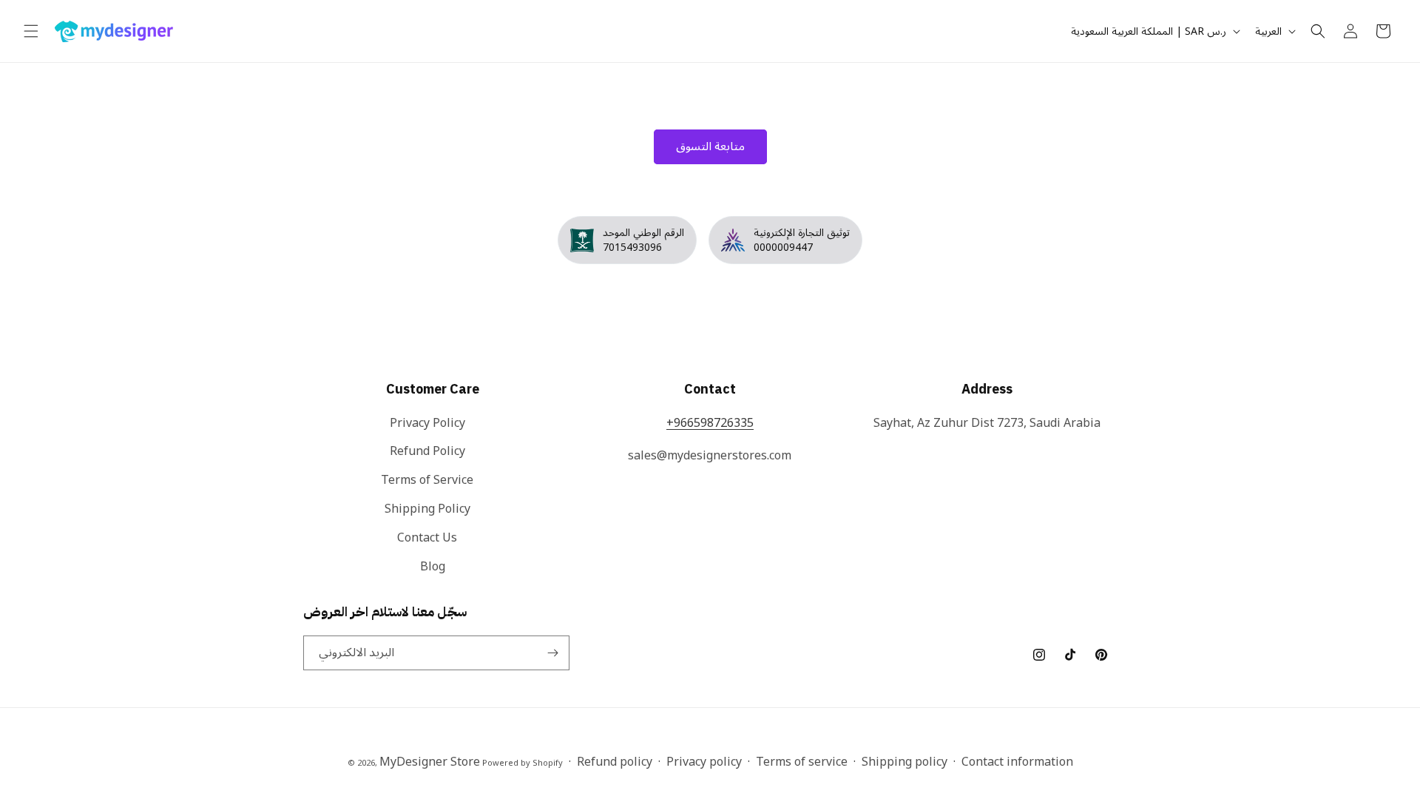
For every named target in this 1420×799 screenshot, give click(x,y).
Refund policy (614, 762)
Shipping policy (904, 762)
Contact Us (427, 537)
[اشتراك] (552, 653)
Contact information (1017, 762)
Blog (432, 566)
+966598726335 (710, 423)
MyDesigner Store (429, 762)
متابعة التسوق (710, 146)
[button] (31, 31)
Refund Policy (427, 451)
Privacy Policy (427, 424)
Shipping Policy (427, 509)
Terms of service (802, 762)
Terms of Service (427, 480)
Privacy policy (704, 762)
